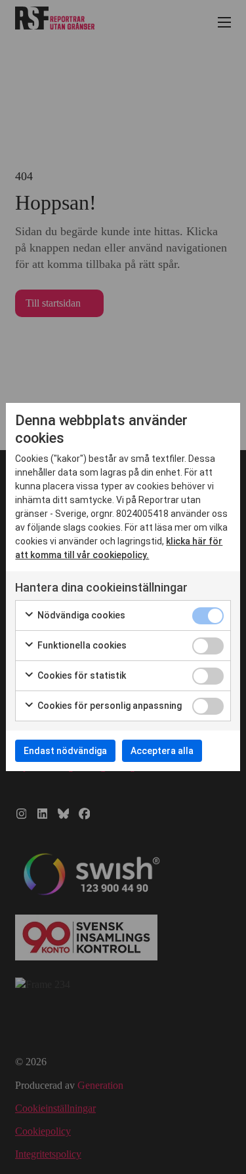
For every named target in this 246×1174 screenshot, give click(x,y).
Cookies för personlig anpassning (108, 705)
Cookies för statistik (80, 675)
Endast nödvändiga (65, 751)
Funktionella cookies (81, 645)
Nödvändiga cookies (80, 615)
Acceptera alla (162, 751)
